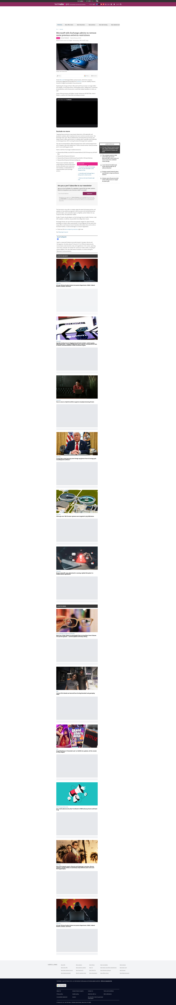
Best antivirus (92, 24)
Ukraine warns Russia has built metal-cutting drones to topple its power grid (110, 180)
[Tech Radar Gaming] (96, 1)
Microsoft (62, 80)
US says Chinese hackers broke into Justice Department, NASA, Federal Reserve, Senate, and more (110, 149)
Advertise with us (92, 994)
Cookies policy (75, 994)
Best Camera (123, 965)
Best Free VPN (64, 967)
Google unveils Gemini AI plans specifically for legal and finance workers (110, 173)
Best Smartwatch (93, 973)
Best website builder (116, 24)
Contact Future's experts (78, 991)
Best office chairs (69, 24)
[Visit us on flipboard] (103, 4)
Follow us (87, 75)
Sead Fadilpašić (65, 38)
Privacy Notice (63, 198)
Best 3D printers (81, 24)
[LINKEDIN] (58, 239)
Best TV (91, 967)
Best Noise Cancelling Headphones (108, 967)
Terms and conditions (109, 991)
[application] (77, 112)
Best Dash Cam (123, 967)
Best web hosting (103, 24)
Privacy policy (60, 994)
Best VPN (63, 965)
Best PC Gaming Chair (81, 973)
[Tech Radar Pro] (89, 1)
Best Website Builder (66, 973)
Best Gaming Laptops (81, 967)
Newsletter (95, 75)
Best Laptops (79, 965)
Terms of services (75, 197)
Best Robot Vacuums (124, 973)
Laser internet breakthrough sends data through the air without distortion (109, 166)
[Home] (80, 1)
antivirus (79, 81)
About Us (59, 991)
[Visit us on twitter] (99, 4)
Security (61, 29)
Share (60, 75)
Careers (74, 997)
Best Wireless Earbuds (105, 970)
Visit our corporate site (106, 981)
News (58, 38)
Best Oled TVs (92, 970)
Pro (57, 29)
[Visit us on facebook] (97, 4)
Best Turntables (104, 965)
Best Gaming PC (79, 970)
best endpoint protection (71, 229)
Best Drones (122, 970)
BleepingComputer (63, 232)
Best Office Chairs (104, 973)
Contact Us (90, 991)
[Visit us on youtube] (101, 4)
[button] (118, 4)
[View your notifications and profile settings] (114, 4)
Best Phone (92, 965)
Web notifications (108, 994)
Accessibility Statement (62, 997)
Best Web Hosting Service (67, 970)
